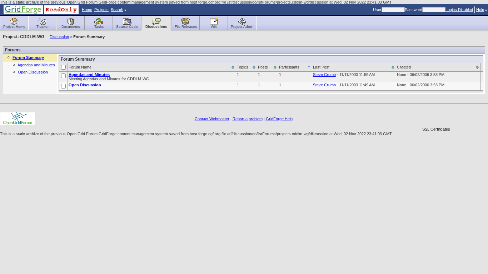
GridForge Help (279, 119)
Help (480, 9)
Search (117, 9)
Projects (101, 9)
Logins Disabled (459, 9)
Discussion (59, 37)
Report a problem (248, 119)
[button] (436, 116)
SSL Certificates (436, 129)
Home (87, 9)
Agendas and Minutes (36, 65)
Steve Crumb (324, 74)
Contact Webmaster (212, 119)
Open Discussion (33, 72)
